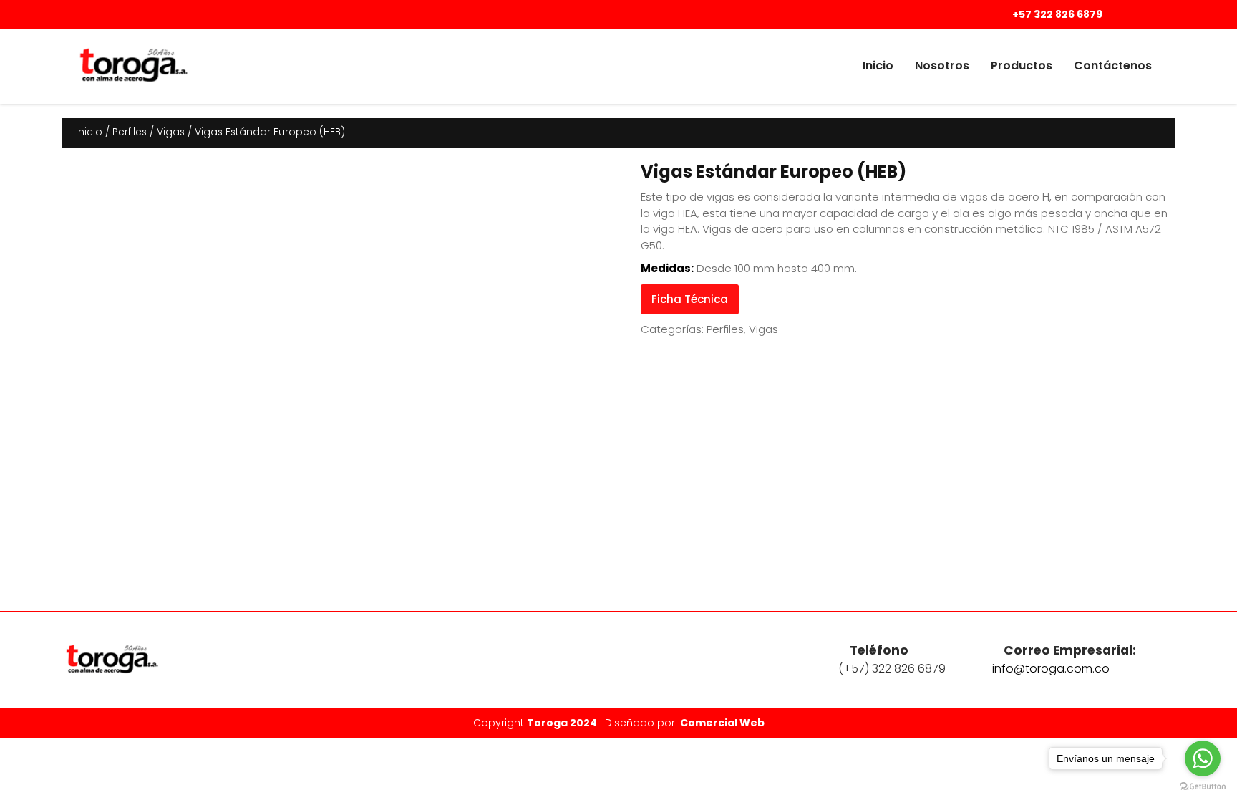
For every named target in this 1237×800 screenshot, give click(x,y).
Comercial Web (722, 722)
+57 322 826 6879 (1056, 14)
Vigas (171, 132)
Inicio (878, 65)
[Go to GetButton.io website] (1203, 785)
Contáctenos (1113, 65)
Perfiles (129, 132)
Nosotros (942, 65)
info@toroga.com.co (1051, 668)
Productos (1021, 65)
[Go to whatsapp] (1203, 758)
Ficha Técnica (689, 299)
